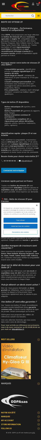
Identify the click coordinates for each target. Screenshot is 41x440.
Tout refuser (20, 220)
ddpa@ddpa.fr (26, 161)
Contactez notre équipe (13, 170)
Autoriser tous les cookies (20, 226)
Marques (6, 383)
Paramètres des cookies (20, 232)
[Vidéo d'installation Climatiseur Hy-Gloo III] (16, 361)
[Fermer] (36, 205)
